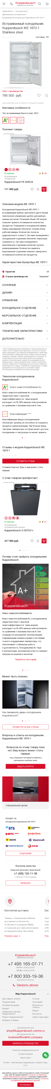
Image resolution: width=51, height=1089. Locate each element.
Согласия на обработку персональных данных (30, 1079)
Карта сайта (25, 1058)
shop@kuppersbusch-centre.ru (26, 1030)
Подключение (8, 1002)
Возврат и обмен (10, 1020)
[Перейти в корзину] (47, 3)
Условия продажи (10, 1005)
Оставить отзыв (25, 461)
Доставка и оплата (11, 999)
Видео (36, 1011)
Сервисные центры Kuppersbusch (11, 1013)
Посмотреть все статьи (26, 727)
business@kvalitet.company (25, 1037)
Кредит (5, 1008)
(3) (45, 173)
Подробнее (26, 853)
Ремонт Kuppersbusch (12, 1017)
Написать (25, 883)
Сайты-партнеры (41, 1017)
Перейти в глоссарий (25, 659)
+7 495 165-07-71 (25, 964)
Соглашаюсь (25, 1085)
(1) (45, 522)
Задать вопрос (25, 766)
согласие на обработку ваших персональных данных (25, 1076)
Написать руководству (25, 1043)
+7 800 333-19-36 (25, 976)
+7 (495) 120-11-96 (25, 873)
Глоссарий (37, 1002)
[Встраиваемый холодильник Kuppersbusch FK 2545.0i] (25, 150)
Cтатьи (36, 999)
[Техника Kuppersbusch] (25, 3)
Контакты (37, 1014)
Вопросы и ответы (38, 1006)
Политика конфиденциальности (25, 1050)
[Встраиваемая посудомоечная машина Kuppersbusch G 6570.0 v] (25, 499)
